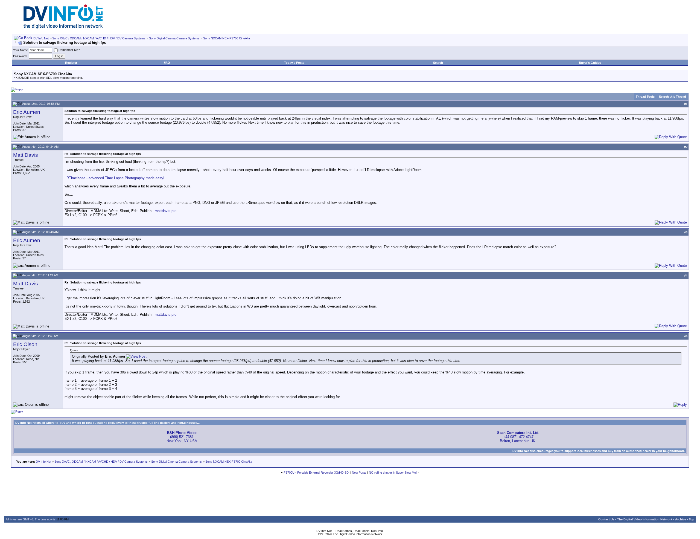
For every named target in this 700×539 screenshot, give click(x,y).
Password (20, 56)
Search (438, 62)
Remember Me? (69, 49)
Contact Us (606, 519)
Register (71, 62)
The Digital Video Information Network (644, 519)
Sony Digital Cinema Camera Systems (174, 38)
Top (691, 519)
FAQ (167, 62)
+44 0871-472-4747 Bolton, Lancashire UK (518, 437)
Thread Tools (645, 96)
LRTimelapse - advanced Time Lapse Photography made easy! (114, 178)
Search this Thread (672, 96)
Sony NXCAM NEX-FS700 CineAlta (226, 38)
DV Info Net (41, 38)
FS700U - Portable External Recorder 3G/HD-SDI (316, 472)
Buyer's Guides (590, 62)
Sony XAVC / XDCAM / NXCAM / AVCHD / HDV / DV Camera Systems (98, 38)
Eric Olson (25, 344)
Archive (680, 519)
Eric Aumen (26, 112)
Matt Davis (25, 155)
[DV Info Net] (63, 27)
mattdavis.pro (165, 211)
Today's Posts (294, 62)
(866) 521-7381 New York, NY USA (182, 437)
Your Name (20, 50)
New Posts (359, 472)
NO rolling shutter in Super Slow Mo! (393, 472)
